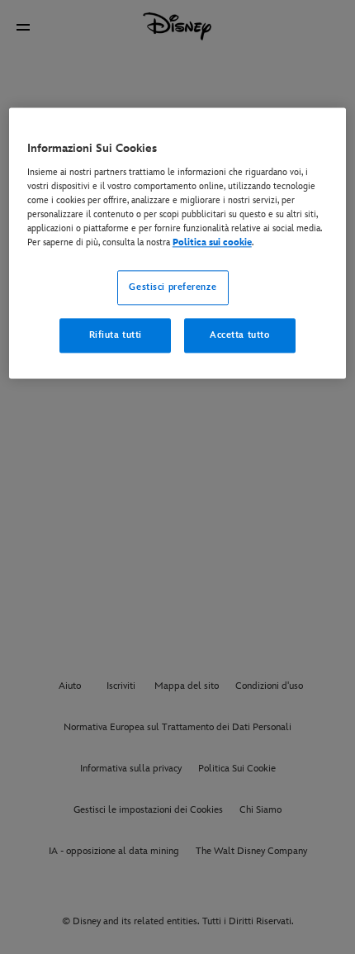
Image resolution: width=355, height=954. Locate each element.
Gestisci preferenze (172, 287)
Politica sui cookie (212, 243)
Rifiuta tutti (115, 335)
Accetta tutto (239, 335)
